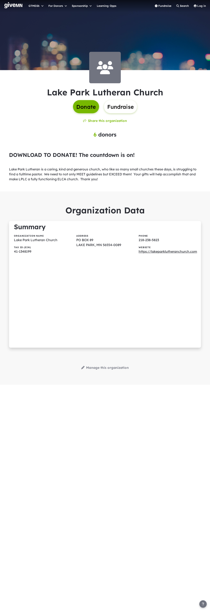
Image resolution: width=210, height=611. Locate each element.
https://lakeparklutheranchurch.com (168, 251)
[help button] (203, 604)
